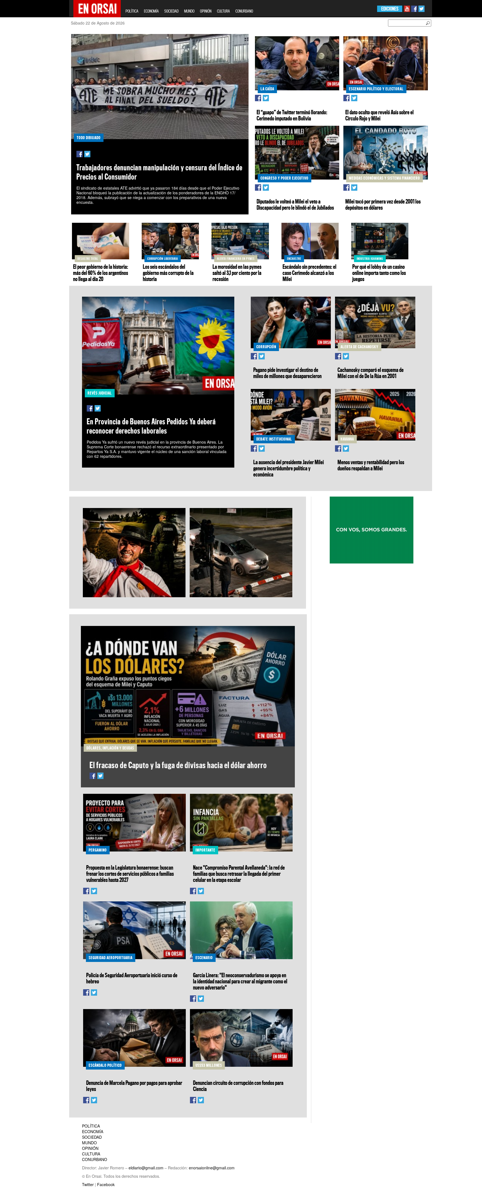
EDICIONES (389, 9)
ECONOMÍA (151, 11)
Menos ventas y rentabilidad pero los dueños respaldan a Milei (371, 465)
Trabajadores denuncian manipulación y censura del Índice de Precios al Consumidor (159, 172)
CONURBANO (244, 11)
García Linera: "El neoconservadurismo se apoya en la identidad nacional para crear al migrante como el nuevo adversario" (240, 981)
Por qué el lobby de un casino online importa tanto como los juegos (379, 272)
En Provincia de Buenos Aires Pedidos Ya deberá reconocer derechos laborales (151, 426)
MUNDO (189, 11)
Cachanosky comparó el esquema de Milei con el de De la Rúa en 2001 (371, 372)
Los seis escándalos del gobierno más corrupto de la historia (168, 272)
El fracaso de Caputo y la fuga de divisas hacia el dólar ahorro (178, 765)
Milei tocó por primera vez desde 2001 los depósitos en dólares (383, 204)
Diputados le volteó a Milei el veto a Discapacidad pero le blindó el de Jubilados (295, 204)
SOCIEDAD (171, 11)
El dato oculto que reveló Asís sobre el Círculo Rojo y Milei (379, 115)
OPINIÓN (205, 11)
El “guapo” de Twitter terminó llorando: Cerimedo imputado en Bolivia (292, 115)
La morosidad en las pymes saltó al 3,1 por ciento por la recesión (237, 272)
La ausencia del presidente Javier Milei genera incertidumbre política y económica (288, 468)
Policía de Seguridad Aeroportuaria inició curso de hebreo (131, 978)
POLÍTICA (132, 11)
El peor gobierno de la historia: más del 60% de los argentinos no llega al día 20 (100, 272)
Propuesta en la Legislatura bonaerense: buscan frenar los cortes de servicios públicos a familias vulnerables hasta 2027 (130, 873)
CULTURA (223, 11)
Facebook (106, 1184)
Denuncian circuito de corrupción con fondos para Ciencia (238, 1085)
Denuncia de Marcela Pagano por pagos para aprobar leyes (134, 1085)
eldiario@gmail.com (146, 1167)
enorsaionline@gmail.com (212, 1167)
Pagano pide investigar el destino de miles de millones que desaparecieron (287, 372)
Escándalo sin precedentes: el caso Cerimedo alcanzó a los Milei (309, 272)
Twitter (88, 1184)
